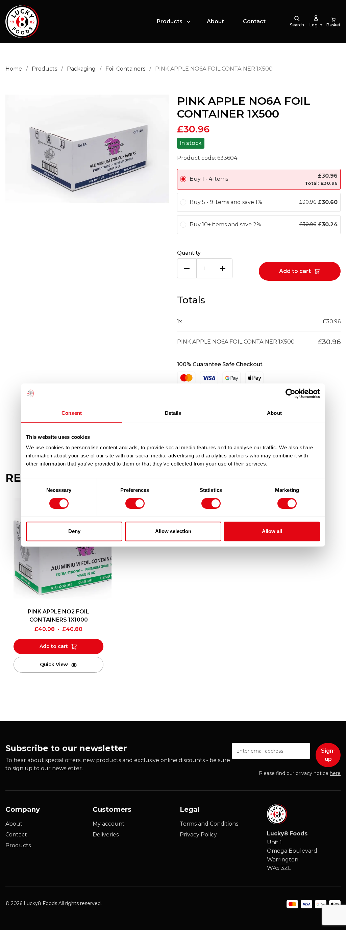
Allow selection (173, 531)
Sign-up (328, 755)
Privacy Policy (198, 834)
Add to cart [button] (54, 646)
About (215, 21)
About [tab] (274, 413)
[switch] (129, 502)
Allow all (272, 531)
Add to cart (295, 271)
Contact (254, 21)
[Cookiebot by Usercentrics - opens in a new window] (290, 393)
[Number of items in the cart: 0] (333, 22)
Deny (74, 531)
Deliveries (106, 834)
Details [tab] (173, 413)
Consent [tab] (71, 413)
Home (13, 69)
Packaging (81, 69)
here (335, 773)
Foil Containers (125, 69)
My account (109, 824)
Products (169, 21)
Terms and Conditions (209, 824)
